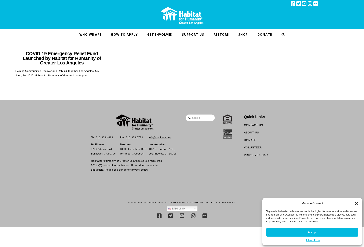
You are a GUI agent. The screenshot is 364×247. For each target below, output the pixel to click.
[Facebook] (293, 4)
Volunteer (253, 147)
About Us (251, 132)
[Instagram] (310, 4)
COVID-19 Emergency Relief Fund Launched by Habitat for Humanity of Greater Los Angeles (62, 58)
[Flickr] (315, 4)
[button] (356, 203)
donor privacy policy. (136, 169)
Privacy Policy (313, 240)
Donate (250, 140)
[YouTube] (304, 4)
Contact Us (253, 125)
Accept (312, 232)
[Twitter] (298, 4)
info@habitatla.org (160, 137)
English (178, 208)
